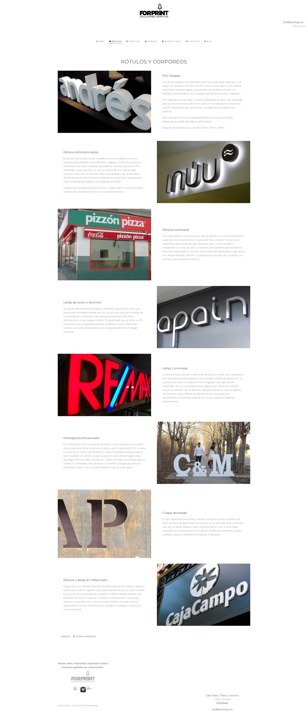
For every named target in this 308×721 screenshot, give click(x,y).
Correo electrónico (86, 636)
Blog (209, 41)
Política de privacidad (85, 705)
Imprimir (66, 636)
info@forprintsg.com (293, 22)
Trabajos (152, 41)
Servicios (116, 41)
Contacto (193, 41)
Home (101, 41)
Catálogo (134, 41)
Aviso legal (64, 705)
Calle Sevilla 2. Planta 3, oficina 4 (222, 695)
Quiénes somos (172, 41)
